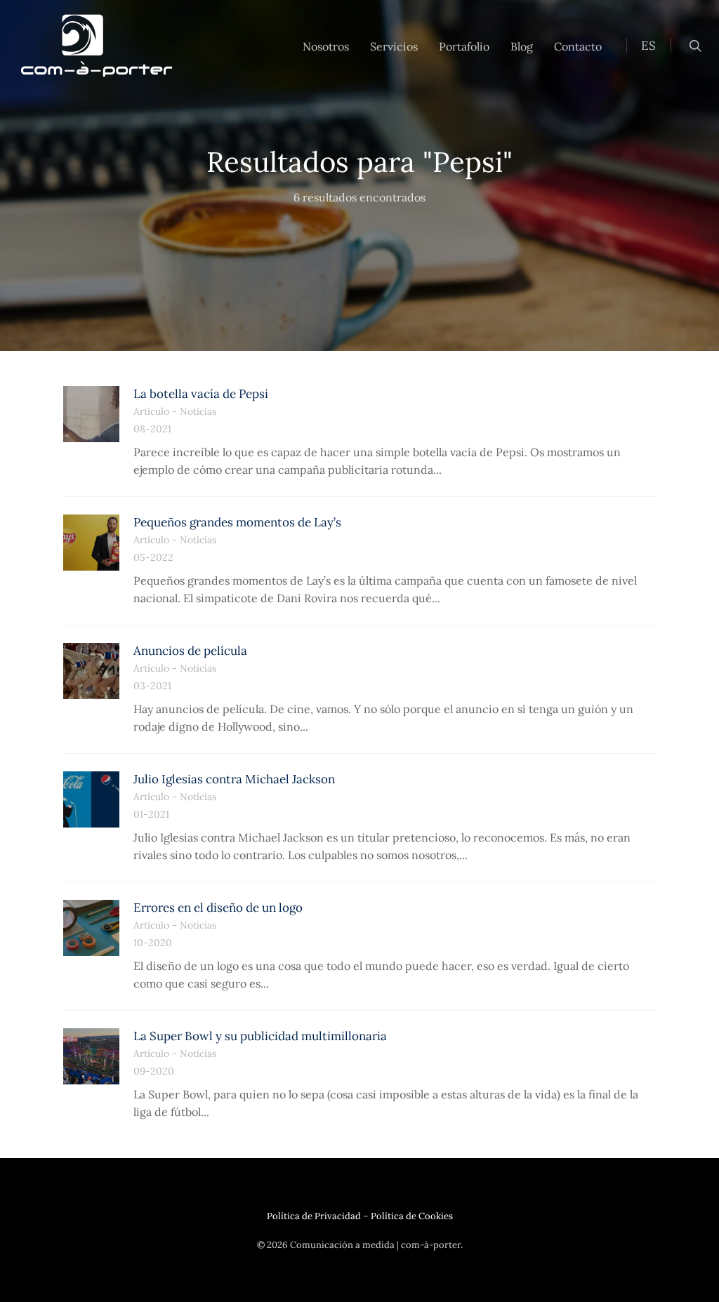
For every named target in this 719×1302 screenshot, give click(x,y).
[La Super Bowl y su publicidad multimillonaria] (91, 1056)
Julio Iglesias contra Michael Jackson (234, 779)
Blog (521, 46)
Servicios (394, 46)
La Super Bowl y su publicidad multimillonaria (260, 1036)
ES (648, 46)
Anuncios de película (190, 650)
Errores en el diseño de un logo (218, 907)
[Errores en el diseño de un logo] (91, 928)
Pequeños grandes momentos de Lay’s (237, 522)
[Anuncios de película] (91, 671)
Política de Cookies (412, 1216)
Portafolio (464, 46)
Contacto (578, 46)
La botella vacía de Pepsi (200, 393)
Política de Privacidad (314, 1216)
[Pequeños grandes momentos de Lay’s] (91, 542)
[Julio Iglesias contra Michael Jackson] (91, 799)
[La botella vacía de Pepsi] (91, 414)
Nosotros (326, 46)
